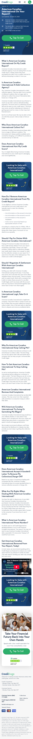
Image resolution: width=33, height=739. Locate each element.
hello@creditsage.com (8, 704)
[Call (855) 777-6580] (29, 2)
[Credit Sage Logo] (7, 2)
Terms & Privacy (6, 707)
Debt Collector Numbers (24, 699)
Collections (23, 695)
